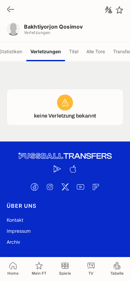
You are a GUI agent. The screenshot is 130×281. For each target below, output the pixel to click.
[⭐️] (119, 10)
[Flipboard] (96, 187)
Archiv (13, 242)
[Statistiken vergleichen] (109, 10)
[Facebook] (34, 187)
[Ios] (73, 169)
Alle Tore (95, 51)
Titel (73, 51)
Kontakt (15, 220)
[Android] (57, 169)
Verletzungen (45, 51)
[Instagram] (50, 187)
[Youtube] (80, 187)
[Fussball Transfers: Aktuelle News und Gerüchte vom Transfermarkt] (65, 156)
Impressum (19, 231)
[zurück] (11, 9)
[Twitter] (65, 187)
